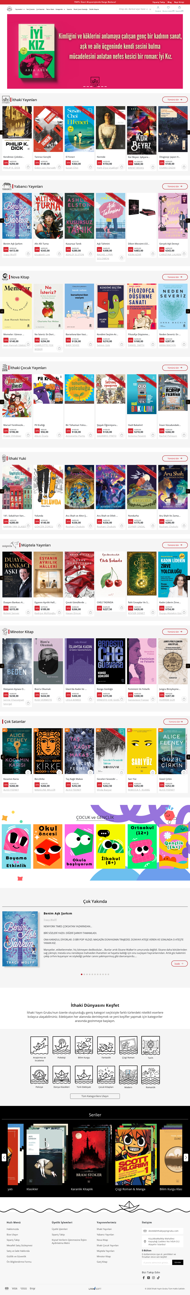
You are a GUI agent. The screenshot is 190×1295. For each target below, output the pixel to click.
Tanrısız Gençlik (43, 156)
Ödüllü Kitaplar (94, 9)
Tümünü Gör (173, 99)
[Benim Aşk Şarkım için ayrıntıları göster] (20, 938)
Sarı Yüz (132, 779)
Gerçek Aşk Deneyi (169, 243)
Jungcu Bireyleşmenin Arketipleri (170, 689)
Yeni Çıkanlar (30, 9)
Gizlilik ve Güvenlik (16, 1256)
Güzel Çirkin (165, 779)
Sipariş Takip (159, 2)
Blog (170, 2)
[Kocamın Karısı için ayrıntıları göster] (17, 752)
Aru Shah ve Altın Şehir (77, 515)
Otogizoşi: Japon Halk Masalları (170, 156)
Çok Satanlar (40, 9)
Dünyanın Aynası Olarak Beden (14, 689)
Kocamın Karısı (11, 779)
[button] (84, 86)
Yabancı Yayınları (105, 1234)
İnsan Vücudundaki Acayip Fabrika (170, 425)
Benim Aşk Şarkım (12, 243)
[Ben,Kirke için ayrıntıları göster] (48, 752)
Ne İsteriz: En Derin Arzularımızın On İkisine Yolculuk (45, 334)
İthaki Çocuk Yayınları (108, 1245)
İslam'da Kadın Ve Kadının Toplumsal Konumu (77, 689)
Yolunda (39, 515)
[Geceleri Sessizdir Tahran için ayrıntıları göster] (110, 752)
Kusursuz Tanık (73, 243)
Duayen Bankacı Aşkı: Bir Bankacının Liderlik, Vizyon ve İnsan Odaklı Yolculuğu (14, 602)
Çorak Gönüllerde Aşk (77, 602)
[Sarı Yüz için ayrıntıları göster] (141, 752)
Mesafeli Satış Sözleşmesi (19, 1245)
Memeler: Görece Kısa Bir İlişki (14, 334)
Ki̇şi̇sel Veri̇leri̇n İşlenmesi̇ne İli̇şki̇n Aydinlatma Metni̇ (69, 1241)
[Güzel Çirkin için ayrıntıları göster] (173, 752)
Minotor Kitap (104, 1256)
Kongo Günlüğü (105, 689)
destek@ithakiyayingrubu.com (163, 1230)
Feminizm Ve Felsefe (139, 689)
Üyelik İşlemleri (60, 1229)
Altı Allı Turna (42, 243)
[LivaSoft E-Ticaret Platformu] (95, 1289)
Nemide (101, 156)
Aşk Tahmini (103, 243)
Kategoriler (59, 9)
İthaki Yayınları (104, 1229)
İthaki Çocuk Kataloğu (81, 9)
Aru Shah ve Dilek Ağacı (108, 515)
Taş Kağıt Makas (74, 779)
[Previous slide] (2, 132)
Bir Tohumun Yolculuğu (77, 425)
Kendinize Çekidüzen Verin (14, 156)
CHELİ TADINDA (105, 602)
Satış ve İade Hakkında (18, 1250)
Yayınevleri (18, 9)
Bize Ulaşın (12, 1234)
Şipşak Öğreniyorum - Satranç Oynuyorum (108, 425)
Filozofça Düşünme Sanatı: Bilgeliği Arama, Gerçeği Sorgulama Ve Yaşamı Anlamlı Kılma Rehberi (139, 334)
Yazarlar (69, 9)
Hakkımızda (13, 1229)
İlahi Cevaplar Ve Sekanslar (139, 602)
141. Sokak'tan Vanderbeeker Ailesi (14, 515)
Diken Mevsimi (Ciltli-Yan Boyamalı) (139, 243)
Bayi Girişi (179, 2)
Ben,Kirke (40, 779)
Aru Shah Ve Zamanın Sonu (170, 515)
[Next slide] (188, 132)
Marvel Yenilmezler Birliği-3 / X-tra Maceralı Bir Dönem (14, 425)
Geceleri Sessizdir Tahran (108, 779)
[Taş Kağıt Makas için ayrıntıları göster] (79, 752)
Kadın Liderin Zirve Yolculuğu (170, 602)
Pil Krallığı (40, 425)
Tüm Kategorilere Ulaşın (95, 1096)
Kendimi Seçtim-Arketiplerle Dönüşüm (108, 334)
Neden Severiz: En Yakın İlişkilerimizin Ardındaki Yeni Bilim (170, 334)
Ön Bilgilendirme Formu (19, 1261)
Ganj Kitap (102, 1261)
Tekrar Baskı (50, 9)
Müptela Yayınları (105, 1250)
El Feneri (70, 156)
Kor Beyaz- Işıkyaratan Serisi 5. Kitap (139, 157)
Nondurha (133, 515)
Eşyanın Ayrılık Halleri (45, 602)
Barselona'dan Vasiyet (77, 334)
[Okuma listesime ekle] (29, 110)
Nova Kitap (102, 1239)
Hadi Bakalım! (135, 425)
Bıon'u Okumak (43, 689)
